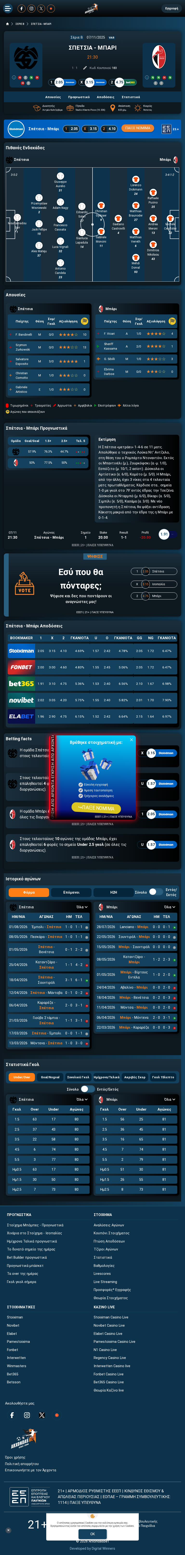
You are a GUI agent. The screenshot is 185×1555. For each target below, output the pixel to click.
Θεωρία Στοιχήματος (111, 1298)
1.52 (95, 716)
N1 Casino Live (105, 1350)
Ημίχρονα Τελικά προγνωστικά (32, 1241)
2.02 (41, 700)
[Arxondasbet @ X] (41, 9)
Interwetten (16, 1358)
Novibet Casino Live (109, 1326)
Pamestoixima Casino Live (114, 1342)
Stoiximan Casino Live (111, 1317)
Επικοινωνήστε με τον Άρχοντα (30, 1470)
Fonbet (12, 1350)
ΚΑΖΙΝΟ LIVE (104, 1307)
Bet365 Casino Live (109, 1382)
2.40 (107, 684)
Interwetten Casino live (112, 1366)
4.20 (63, 700)
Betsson (13, 1382)
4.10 (63, 651)
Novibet (13, 1326)
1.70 (150, 700)
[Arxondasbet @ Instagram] (31, 9)
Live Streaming (105, 1282)
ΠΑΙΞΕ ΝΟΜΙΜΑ (137, 128)
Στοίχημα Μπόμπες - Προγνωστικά (35, 1225)
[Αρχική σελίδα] (7, 23)
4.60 (63, 667)
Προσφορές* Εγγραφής (112, 1290)
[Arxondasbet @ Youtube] (51, 9)
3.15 (52, 651)
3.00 (52, 667)
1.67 (150, 684)
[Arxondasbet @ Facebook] (22, 9)
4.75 (63, 684)
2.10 (139, 684)
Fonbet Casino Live (109, 1374)
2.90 (52, 716)
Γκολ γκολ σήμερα (21, 1282)
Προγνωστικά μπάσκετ (25, 1266)
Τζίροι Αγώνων (106, 1249)
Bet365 (12, 1374)
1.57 (95, 651)
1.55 (95, 667)
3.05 (52, 700)
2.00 (41, 667)
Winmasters (16, 1366)
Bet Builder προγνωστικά (27, 1258)
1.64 (150, 716)
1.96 (41, 716)
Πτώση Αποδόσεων (109, 1241)
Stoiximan (15, 1317)
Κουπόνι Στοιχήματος (112, 1233)
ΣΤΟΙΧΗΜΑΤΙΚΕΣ (21, 1307)
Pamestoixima (18, 1342)
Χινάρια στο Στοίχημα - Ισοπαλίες (34, 1233)
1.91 (41, 684)
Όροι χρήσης (15, 1457)
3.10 (52, 684)
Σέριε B (77, 37)
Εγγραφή (171, 8)
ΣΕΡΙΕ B (19, 24)
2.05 (41, 651)
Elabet (12, 1334)
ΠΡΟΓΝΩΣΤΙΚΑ (19, 1215)
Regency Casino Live (110, 1358)
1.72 (150, 651)
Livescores (102, 1274)
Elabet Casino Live (108, 1334)
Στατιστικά (103, 1258)
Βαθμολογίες (104, 1266)
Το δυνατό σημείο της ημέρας (31, 1249)
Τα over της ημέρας (22, 1274)
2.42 (107, 651)
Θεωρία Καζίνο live (109, 1390)
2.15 (139, 716)
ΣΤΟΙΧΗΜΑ (103, 1215)
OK (92, 1534)
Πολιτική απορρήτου (22, 1464)
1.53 (95, 684)
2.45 (107, 667)
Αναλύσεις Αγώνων (109, 1225)
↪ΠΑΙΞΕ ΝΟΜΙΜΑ (96, 807)
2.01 (139, 700)
